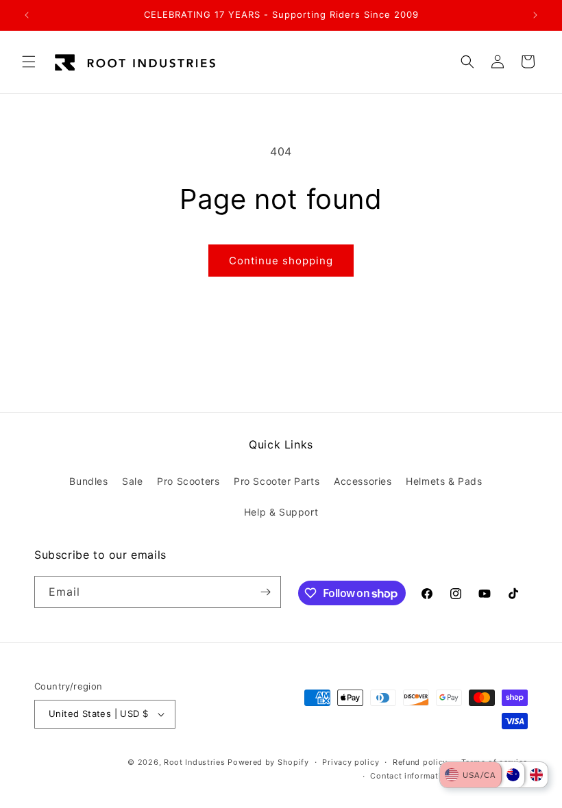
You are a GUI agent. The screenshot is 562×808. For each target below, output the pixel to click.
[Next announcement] (535, 15)
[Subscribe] (265, 592)
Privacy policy (350, 762)
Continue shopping (281, 260)
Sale (132, 481)
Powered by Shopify (268, 762)
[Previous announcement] (27, 15)
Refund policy (420, 762)
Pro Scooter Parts (276, 481)
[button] (29, 62)
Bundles (88, 481)
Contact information (410, 776)
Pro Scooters (188, 481)
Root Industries (194, 762)
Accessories (363, 481)
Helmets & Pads (444, 481)
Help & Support (281, 512)
